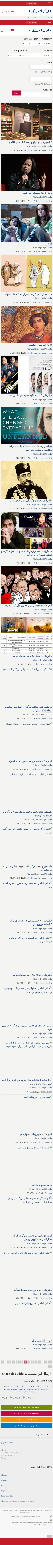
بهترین (42, 1386)
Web (26, 1392)
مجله (38, 1386)
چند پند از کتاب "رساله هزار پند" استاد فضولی (28, 294)
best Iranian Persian (16, 1389)
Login (3, 1491)
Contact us (4, 1480)
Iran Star (6, 1389)
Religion (40, 1189)
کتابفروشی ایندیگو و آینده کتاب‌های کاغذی (30, 142)
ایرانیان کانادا (24, 1386)
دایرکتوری (31, 1386)
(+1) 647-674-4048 (7, 1443)
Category (47, 38)
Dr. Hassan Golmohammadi (40, 150)
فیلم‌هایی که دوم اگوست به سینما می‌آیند (31, 395)
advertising (30, 1389)
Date (49, 62)
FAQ (2, 1485)
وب (36, 1386)
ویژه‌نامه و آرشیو (42, 17)
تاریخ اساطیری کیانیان (40, 344)
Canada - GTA (45, 714)
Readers (48, 1193)
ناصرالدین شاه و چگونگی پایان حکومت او (30, 500)
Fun (42, 298)
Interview (34, 714)
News (24, 1389)
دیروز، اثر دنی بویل (42, 1340)
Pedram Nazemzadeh (43, 201)
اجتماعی (12, 1386)
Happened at (20, 50)
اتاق (50, 243)
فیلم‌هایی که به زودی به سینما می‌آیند (33, 1290)
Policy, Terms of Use (7, 1496)
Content (47, 89)
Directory (31, 1392)
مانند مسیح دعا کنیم (41, 1185)
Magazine (38, 1389)
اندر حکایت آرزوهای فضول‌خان (36, 1134)
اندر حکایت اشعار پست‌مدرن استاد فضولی (30, 761)
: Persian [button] (32, 3)
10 (17, 1362)
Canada (48, 146)
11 (13, 1362)
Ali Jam (48, 1092)
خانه (50, 17)
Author (48, 50)
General (40, 1088)
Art (42, 197)
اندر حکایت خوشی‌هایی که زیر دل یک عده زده (28, 605)
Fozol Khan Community (41, 302)
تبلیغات (7, 1386)
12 (9, 1362)
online (43, 1389)
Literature (39, 146)
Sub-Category (31, 38)
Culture (30, 146)
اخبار (16, 1386)
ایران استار (48, 1386)
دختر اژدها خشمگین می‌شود (37, 192)
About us (4, 1475)
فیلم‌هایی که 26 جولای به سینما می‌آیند (32, 656)
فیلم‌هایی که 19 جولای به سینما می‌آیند (32, 975)
